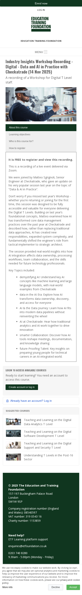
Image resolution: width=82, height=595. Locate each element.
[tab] (41, 127)
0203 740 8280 (17, 553)
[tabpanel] (41, 258)
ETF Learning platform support (28, 539)
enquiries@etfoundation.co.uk (27, 546)
